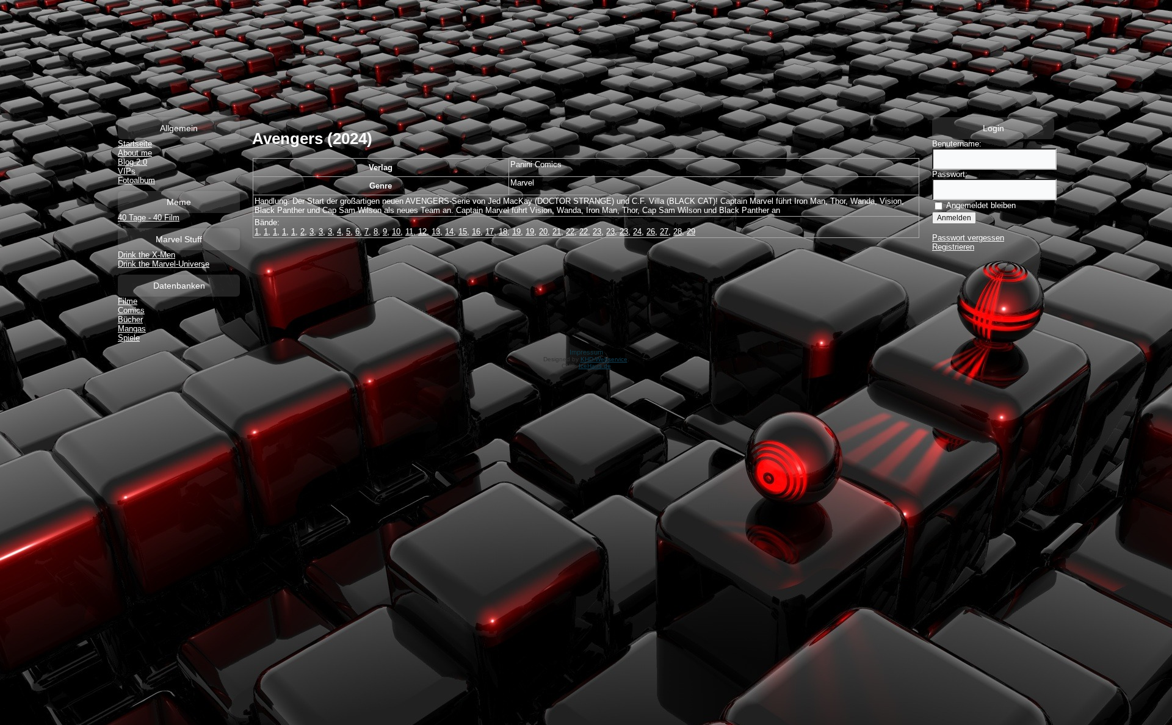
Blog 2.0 (132, 162)
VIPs (127, 171)
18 (503, 231)
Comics (131, 310)
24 (637, 231)
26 (650, 231)
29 (691, 231)
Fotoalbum (136, 180)
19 (516, 231)
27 (664, 231)
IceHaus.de (595, 365)
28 (677, 231)
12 (422, 231)
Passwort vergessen (968, 237)
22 (570, 231)
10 (396, 231)
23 (597, 231)
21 (556, 231)
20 (543, 231)
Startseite (135, 143)
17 (489, 231)
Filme (127, 301)
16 (476, 231)
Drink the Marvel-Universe (163, 264)
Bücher (130, 319)
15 (462, 231)
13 (436, 231)
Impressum (586, 352)
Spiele (129, 337)
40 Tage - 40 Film (148, 217)
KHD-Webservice (604, 359)
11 (409, 231)
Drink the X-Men (146, 254)
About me (135, 152)
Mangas (132, 328)
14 (449, 231)
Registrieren (953, 246)
